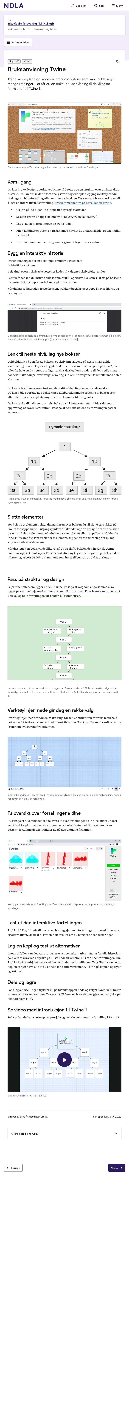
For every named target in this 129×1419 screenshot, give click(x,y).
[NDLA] (14, 5)
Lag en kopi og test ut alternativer (44, 946)
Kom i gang (19, 182)
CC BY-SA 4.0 (38, 1095)
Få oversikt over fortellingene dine (44, 813)
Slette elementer (25, 517)
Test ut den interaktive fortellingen (45, 922)
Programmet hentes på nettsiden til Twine (83, 203)
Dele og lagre (22, 982)
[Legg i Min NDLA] (117, 61)
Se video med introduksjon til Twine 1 (47, 1010)
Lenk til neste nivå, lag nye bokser (44, 354)
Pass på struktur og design (36, 579)
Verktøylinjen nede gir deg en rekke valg (51, 710)
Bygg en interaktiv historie (35, 253)
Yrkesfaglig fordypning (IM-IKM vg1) (31, 23)
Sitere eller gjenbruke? (24, 1133)
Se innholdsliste (20, 42)
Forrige (15, 1167)
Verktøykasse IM (16, 29)
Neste (114, 1167)
